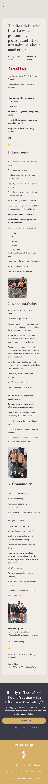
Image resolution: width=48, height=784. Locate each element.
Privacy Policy (34, 778)
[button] (43, 5)
